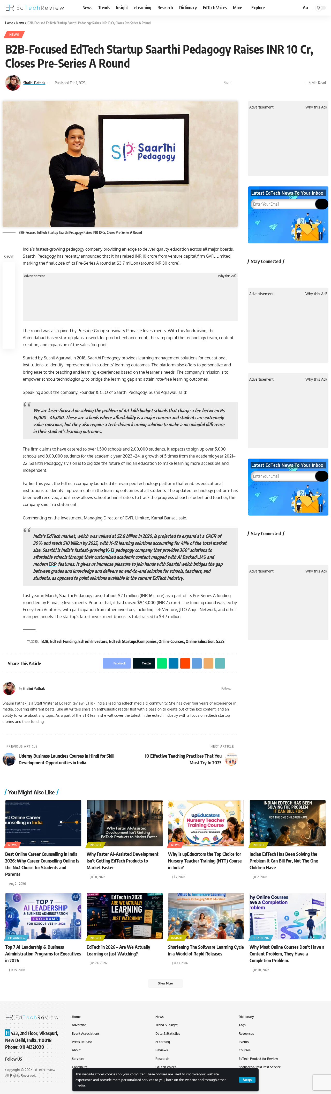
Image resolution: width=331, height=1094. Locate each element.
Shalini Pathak (34, 82)
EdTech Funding (63, 641)
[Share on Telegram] (276, 83)
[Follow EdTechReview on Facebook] (255, 273)
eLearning (16, 937)
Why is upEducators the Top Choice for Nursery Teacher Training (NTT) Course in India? (205, 860)
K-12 (110, 550)
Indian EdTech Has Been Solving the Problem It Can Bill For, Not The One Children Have (284, 860)
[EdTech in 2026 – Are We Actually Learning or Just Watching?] (125, 916)
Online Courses (171, 641)
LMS (201, 557)
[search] (297, 7)
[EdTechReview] (35, 8)
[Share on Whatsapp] (252, 83)
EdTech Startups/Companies (133, 641)
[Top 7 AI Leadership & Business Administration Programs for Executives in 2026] (43, 916)
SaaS (220, 641)
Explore (258, 7)
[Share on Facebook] (236, 83)
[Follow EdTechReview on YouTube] (282, 273)
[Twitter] (235, 688)
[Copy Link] (292, 83)
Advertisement (34, 276)
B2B (44, 641)
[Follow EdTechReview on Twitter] (268, 273)
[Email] (284, 83)
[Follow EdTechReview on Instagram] (296, 273)
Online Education (200, 641)
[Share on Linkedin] (260, 83)
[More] (300, 83)
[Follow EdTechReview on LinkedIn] (310, 273)
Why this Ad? (227, 276)
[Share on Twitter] (244, 83)
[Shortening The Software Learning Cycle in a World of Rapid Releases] (206, 916)
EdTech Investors (92, 641)
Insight (95, 844)
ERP (53, 564)
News (14, 35)
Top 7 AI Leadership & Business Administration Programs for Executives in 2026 (43, 953)
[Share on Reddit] (268, 83)
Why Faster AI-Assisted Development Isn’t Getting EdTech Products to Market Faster (123, 860)
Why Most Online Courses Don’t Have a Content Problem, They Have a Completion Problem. (287, 953)
